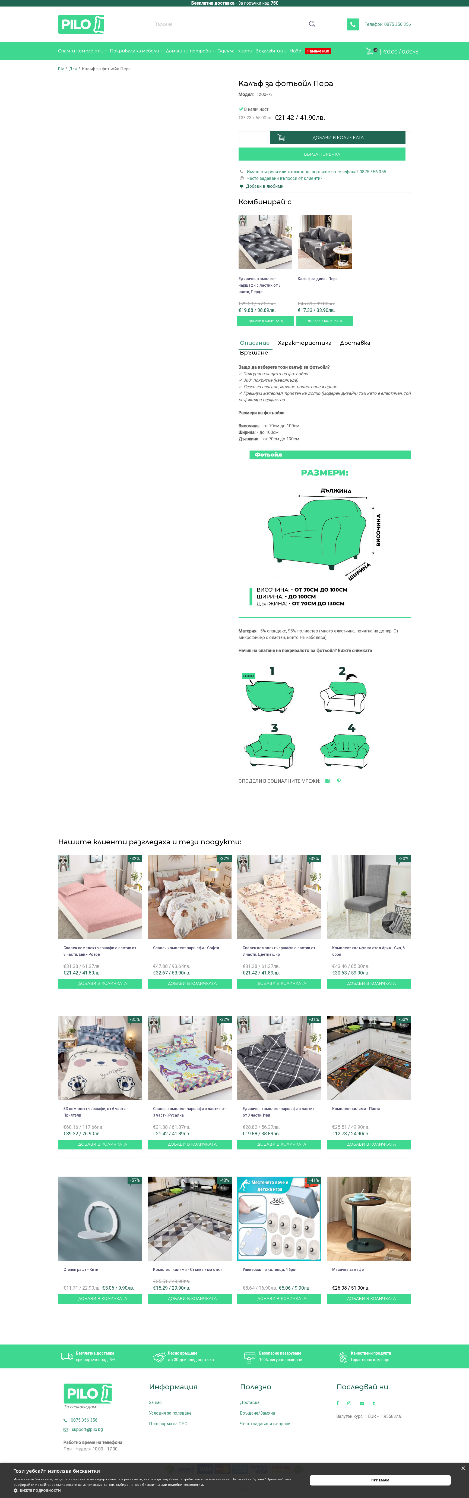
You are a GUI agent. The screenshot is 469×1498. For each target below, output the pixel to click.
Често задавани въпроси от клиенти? (284, 178)
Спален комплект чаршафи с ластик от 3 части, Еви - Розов (100, 951)
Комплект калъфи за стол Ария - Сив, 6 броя (368, 951)
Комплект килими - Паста (356, 1109)
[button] (156, 1490)
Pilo (61, 69)
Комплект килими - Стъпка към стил (187, 1269)
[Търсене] (314, 24)
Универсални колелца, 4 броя (270, 1269)
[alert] (234, 1480)
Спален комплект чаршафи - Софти (186, 948)
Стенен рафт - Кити (81, 1269)
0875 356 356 (82, 1420)
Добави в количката (338, 137)
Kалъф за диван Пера (318, 279)
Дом (73, 69)
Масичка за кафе (348, 1269)
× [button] (463, 1468)
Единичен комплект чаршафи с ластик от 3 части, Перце (260, 285)
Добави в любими (264, 186)
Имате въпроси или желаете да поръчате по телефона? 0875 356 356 (316, 171)
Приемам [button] (380, 1480)
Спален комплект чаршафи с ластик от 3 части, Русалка (189, 1112)
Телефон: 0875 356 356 (388, 24)
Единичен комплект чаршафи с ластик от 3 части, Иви (279, 1112)
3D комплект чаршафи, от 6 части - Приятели (96, 1112)
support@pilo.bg (85, 1429)
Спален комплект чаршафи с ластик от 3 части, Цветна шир (279, 951)
